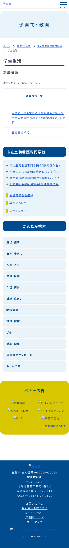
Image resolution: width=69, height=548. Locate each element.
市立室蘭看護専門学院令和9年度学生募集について (36, 165)
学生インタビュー (20, 211)
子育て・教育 (23, 46)
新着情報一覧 (34, 96)
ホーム (6, 46)
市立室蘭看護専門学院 (49, 46)
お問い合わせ (34, 503)
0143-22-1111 (41, 491)
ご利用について (34, 517)
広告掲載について (55, 426)
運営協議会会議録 (21, 195)
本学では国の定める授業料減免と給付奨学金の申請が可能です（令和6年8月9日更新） (39, 117)
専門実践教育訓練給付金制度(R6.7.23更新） (36, 178)
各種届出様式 (21, 132)
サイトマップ (34, 522)
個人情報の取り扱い (34, 508)
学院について (18, 203)
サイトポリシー (34, 513)
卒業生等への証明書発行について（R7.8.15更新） (36, 171)
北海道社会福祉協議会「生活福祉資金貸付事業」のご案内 (36, 184)
